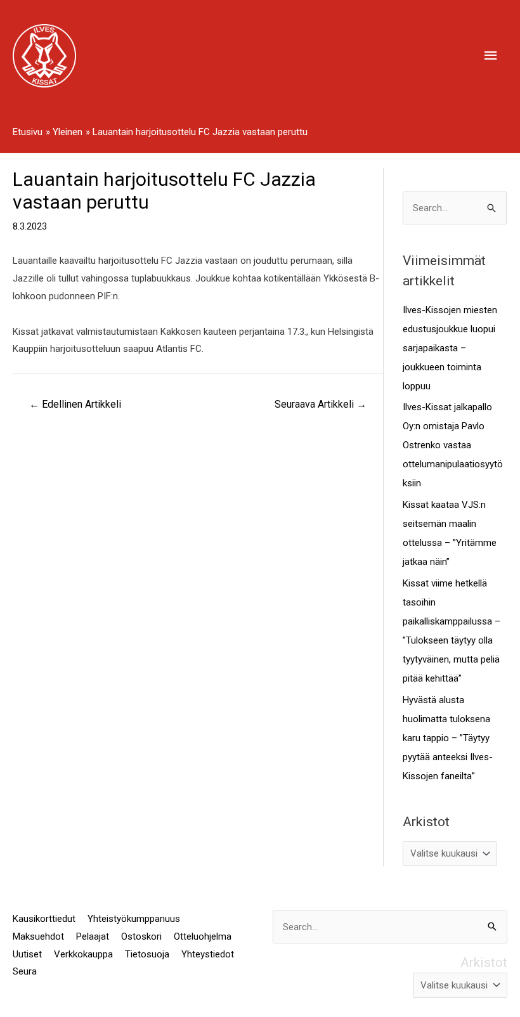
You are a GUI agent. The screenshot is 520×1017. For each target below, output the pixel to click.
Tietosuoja (147, 954)
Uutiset (27, 954)
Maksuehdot (38, 936)
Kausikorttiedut (44, 918)
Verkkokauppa (83, 954)
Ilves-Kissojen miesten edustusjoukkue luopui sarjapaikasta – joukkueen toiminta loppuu (450, 348)
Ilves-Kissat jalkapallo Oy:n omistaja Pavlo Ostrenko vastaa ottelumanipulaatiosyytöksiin (453, 445)
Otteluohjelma (202, 936)
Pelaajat (92, 936)
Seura (25, 971)
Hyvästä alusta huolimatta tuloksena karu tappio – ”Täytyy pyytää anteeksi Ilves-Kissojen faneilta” (448, 738)
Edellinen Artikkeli (75, 404)
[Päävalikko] (491, 56)
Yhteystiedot (207, 954)
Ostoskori (141, 936)
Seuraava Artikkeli (321, 404)
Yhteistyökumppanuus (134, 918)
